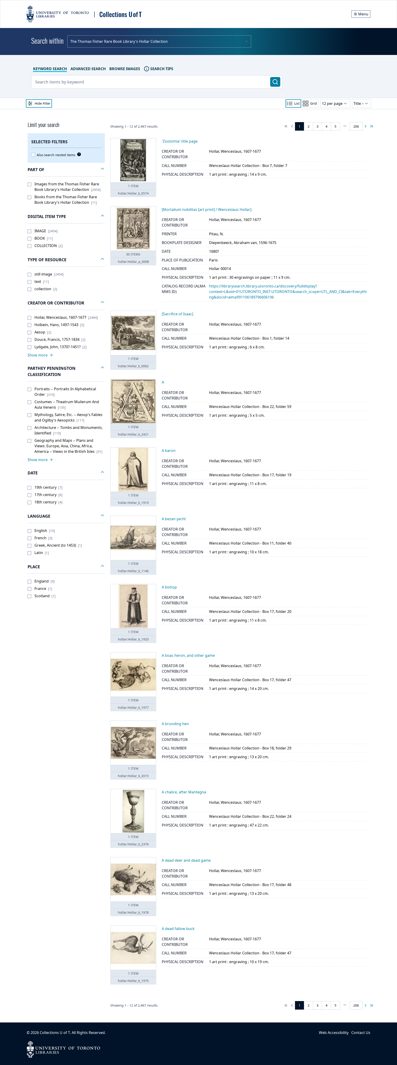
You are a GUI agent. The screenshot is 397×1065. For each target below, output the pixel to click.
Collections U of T (55, 1032)
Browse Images (124, 68)
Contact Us (360, 1032)
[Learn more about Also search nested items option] (78, 154)
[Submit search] (275, 82)
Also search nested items (56, 155)
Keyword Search (50, 68)
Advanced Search (88, 68)
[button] (66, 170)
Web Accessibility (334, 1032)
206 (356, 126)
